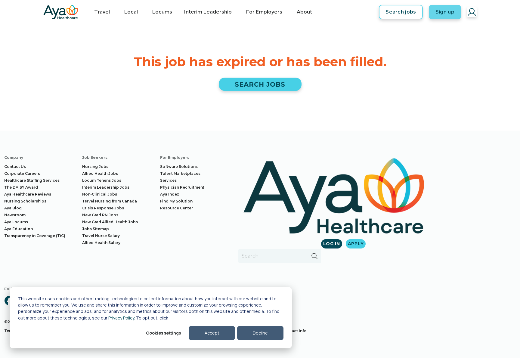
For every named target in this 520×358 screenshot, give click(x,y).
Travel (102, 12)
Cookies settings (163, 333)
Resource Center (176, 208)
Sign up (444, 12)
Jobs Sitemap (95, 229)
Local (131, 12)
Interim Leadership (208, 12)
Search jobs (400, 12)
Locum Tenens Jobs (101, 180)
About (304, 12)
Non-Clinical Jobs (99, 194)
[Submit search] (314, 256)
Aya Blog (13, 208)
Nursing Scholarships (25, 201)
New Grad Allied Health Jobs (110, 222)
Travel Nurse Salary (101, 235)
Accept (212, 333)
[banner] (60, 12)
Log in (331, 243)
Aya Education (18, 229)
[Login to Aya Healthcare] (472, 12)
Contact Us (15, 166)
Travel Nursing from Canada (109, 201)
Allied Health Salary (101, 242)
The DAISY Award (21, 187)
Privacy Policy (121, 318)
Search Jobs (260, 84)
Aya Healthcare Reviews (27, 194)
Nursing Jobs (95, 166)
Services (168, 180)
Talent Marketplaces (180, 173)
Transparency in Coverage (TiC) (34, 235)
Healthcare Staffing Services (32, 180)
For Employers (264, 12)
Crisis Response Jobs (103, 208)
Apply (356, 243)
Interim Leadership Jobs (105, 187)
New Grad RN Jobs (100, 215)
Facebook (9, 300)
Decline (260, 333)
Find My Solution (176, 201)
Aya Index (169, 194)
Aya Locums (16, 222)
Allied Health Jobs (100, 173)
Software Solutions (179, 166)
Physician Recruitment (182, 187)
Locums (162, 12)
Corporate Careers (22, 173)
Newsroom (15, 215)
